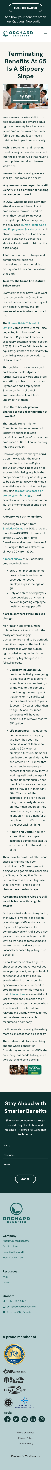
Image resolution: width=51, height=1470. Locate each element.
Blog (5, 1276)
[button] (45, 32)
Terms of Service (25, 1432)
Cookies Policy (25, 1443)
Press (6, 1282)
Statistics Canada (14, 528)
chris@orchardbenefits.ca (21, 1306)
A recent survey (12, 559)
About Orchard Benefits (16, 1240)
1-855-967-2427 (16, 1301)
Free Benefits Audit (13, 1252)
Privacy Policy (25, 1438)
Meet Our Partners (13, 1257)
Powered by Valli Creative (25, 1456)
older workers (17, 994)
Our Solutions (10, 1246)
